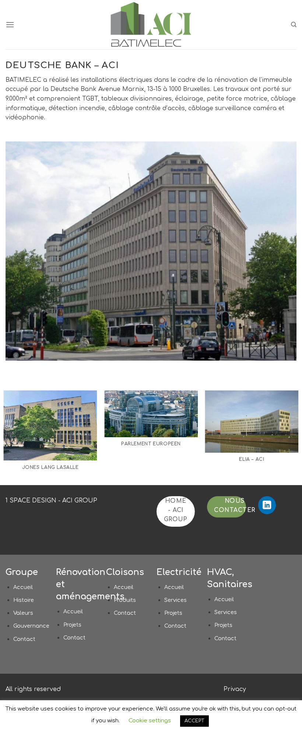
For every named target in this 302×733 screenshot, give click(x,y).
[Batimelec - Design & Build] (151, 24)
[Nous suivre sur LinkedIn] (267, 505)
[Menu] (10, 24)
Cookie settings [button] (150, 721)
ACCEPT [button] (194, 720)
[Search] (293, 25)
